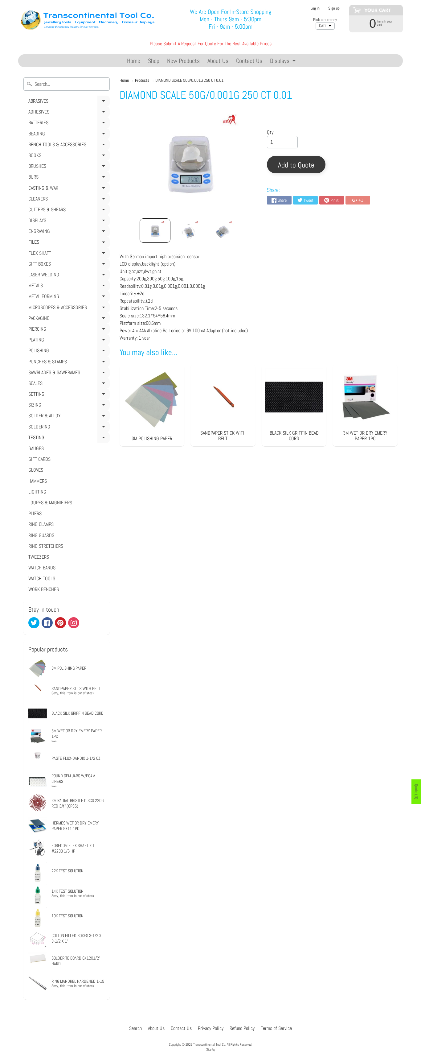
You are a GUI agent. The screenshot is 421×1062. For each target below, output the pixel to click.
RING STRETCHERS (45, 546)
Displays (283, 62)
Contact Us (249, 61)
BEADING (68, 134)
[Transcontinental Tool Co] (89, 19)
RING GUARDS (41, 535)
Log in (315, 8)
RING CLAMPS (41, 524)
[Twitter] (33, 622)
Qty (270, 132)
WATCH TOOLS (41, 578)
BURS (68, 178)
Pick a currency (325, 19)
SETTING (68, 395)
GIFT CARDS (39, 459)
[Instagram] (73, 622)
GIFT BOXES (68, 265)
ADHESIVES (68, 113)
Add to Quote (296, 165)
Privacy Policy (210, 1028)
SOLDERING (68, 428)
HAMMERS (37, 481)
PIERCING (68, 330)
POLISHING (68, 351)
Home (133, 61)
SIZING (68, 406)
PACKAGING (68, 319)
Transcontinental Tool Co (209, 1044)
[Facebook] (47, 622)
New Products (183, 61)
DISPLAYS (68, 221)
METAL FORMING (68, 297)
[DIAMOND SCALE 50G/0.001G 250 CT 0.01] (155, 230)
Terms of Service (276, 1028)
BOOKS (68, 156)
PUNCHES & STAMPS (68, 362)
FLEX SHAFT (68, 254)
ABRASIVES (68, 102)
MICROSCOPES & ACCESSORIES (68, 308)
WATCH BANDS (41, 567)
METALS (68, 286)
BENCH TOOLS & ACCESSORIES (68, 145)
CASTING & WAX (68, 189)
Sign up (334, 8)
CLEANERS (68, 200)
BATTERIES (68, 123)
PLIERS (35, 513)
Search (135, 1028)
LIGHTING (37, 492)
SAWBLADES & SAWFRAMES (68, 373)
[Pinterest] (60, 622)
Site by (210, 1049)
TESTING (68, 438)
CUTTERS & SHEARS (68, 210)
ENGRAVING (68, 232)
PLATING (68, 341)
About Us (217, 61)
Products (142, 80)
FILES (68, 243)
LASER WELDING (68, 275)
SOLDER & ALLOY (68, 416)
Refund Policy (242, 1028)
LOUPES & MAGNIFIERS (50, 502)
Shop (153, 61)
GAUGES (36, 448)
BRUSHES (68, 167)
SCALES (68, 384)
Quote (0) (416, 792)
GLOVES (35, 470)
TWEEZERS (38, 557)
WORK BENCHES (43, 589)
